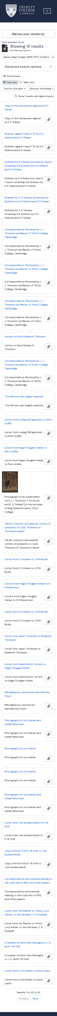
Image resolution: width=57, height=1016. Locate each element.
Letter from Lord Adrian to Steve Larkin (27, 970)
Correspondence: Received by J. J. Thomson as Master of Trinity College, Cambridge (26, 233)
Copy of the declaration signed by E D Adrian (26, 107)
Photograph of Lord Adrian (20, 748)
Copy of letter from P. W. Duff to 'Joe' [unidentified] (26, 852)
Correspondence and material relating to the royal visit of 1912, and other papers (28, 880)
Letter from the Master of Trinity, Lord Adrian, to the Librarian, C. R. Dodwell (27, 912)
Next (35, 998)
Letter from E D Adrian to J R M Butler (26, 559)
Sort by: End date (13, 88)
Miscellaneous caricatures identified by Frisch (27, 694)
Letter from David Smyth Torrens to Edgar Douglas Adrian (25, 666)
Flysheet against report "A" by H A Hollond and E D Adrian (24, 135)
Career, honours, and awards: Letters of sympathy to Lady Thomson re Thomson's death (28, 527)
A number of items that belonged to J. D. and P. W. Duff (28, 944)
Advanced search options (23, 67)
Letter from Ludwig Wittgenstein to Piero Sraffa (28, 421)
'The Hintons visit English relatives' (24, 396)
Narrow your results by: (28, 34)
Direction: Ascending (41, 88)
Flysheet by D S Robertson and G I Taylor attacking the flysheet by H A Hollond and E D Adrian (28, 165)
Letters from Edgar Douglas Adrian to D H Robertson (28, 585)
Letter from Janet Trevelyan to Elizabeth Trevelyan (28, 637)
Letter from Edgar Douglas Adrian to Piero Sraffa (26, 449)
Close (21, 42)
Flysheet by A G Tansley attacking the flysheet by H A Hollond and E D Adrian (27, 199)
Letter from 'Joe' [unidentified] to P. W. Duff (26, 824)
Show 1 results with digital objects (36, 96)
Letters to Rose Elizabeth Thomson (25, 336)
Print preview (13, 76)
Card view (11, 82)
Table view (28, 82)
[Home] (22, 11)
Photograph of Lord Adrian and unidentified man (23, 722)
